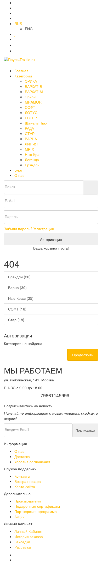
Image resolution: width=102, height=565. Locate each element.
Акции (19, 516)
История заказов (28, 536)
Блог (18, 170)
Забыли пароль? (18, 228)
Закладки (22, 541)
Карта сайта (24, 486)
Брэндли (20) (19, 276)
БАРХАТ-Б (33, 86)
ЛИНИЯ (31, 143)
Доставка (22, 456)
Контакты (22, 476)
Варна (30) (17, 287)
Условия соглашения (32, 461)
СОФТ (30, 107)
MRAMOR (33, 102)
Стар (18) (16, 319)
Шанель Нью (36, 123)
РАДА (29, 128)
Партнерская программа (35, 511)
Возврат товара (27, 481)
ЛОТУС (31, 112)
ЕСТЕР (31, 117)
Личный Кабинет (28, 531)
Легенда (32, 159)
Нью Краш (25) (20, 298)
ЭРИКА (31, 81)
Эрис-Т (31, 96)
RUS (18, 23)
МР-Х (29, 149)
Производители (27, 501)
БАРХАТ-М (34, 91)
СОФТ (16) (17, 309)
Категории (23, 75)
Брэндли (32, 164)
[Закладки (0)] (15, 34)
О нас (19, 175)
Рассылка (22, 547)
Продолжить (82, 354)
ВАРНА (31, 138)
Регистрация (43, 228)
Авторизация (51, 239)
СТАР (30, 133)
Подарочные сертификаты (37, 506)
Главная (21, 70)
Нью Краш (33, 154)
